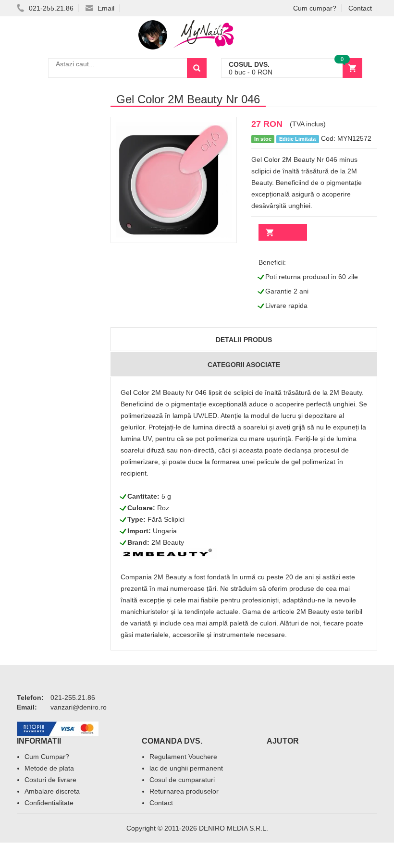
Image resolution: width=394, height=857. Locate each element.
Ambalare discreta (52, 791)
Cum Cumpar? (47, 756)
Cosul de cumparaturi (182, 780)
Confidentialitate (49, 803)
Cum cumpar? (314, 8)
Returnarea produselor (184, 791)
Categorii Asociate (244, 364)
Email (105, 8)
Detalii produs (244, 339)
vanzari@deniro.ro (78, 707)
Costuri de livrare (50, 780)
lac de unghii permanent (186, 768)
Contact (360, 8)
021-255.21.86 (50, 8)
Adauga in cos (283, 232)
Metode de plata (49, 768)
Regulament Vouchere (183, 756)
